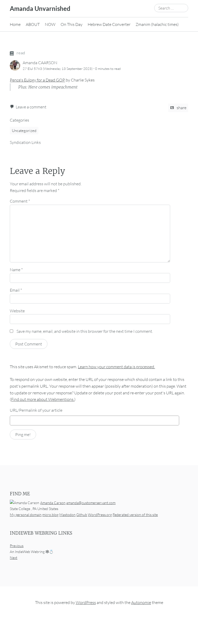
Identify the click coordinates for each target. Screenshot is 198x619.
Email (16, 290)
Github (81, 514)
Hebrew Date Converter (109, 24)
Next (13, 558)
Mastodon (67, 514)
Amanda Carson (52, 502)
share (181, 107)
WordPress (86, 602)
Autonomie (141, 602)
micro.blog (50, 514)
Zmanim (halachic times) (157, 24)
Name (16, 269)
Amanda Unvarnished (40, 8)
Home (15, 24)
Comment (20, 201)
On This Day (71, 24)
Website (17, 310)
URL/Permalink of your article (36, 410)
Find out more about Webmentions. (42, 399)
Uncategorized (24, 130)
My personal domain (26, 514)
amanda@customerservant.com (91, 502)
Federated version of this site (135, 514)
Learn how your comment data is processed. (116, 366)
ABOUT (33, 24)
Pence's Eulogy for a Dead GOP (37, 80)
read (20, 52)
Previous (16, 546)
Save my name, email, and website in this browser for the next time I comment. (84, 331)
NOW (50, 24)
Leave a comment (31, 106)
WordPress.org (100, 514)
